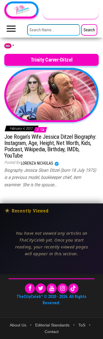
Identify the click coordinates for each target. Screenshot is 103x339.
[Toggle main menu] (11, 30)
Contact (52, 331)
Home (8, 46)
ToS (81, 325)
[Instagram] (63, 288)
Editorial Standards (52, 325)
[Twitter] (41, 288)
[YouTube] (52, 288)
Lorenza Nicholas (37, 163)
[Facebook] (30, 288)
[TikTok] (73, 288)
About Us (18, 325)
